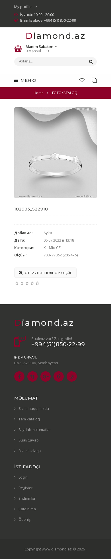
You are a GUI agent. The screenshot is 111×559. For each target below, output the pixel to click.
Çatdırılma (27, 508)
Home (39, 92)
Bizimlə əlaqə (29, 450)
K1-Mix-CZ (52, 247)
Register (25, 487)
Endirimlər (27, 498)
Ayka (48, 232)
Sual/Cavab (28, 440)
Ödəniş (24, 519)
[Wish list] (82, 80)
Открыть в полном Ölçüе (48, 273)
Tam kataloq (29, 419)
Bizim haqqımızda (33, 408)
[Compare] (94, 80)
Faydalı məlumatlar (34, 429)
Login (23, 477)
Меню (27, 80)
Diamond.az (56, 36)
